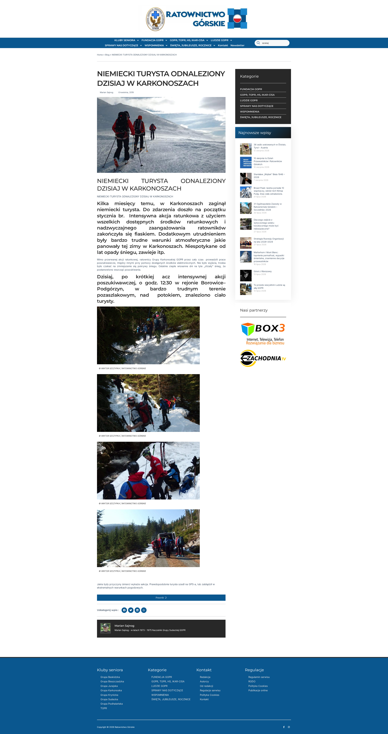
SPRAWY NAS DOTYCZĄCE (121, 45)
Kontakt (223, 45)
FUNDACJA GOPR (153, 40)
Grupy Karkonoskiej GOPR (167, 259)
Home (100, 55)
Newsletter (237, 45)
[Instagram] (289, 727)
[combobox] (272, 43)
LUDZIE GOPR (219, 40)
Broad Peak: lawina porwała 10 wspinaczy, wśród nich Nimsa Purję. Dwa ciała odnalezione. (269, 191)
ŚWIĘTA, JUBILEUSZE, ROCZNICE (191, 45)
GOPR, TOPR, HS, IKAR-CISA (187, 40)
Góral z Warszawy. (263, 271)
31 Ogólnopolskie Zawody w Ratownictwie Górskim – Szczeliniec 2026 (268, 207)
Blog (107, 55)
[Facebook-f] (284, 727)
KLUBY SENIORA (124, 40)
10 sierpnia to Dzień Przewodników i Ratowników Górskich (268, 161)
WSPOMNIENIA (154, 45)
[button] (161, 598)
